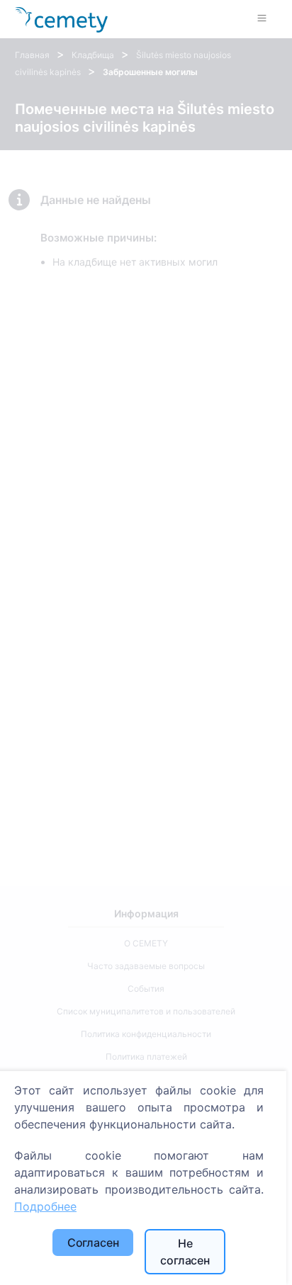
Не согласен (185, 1251)
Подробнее (45, 1206)
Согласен (93, 1242)
